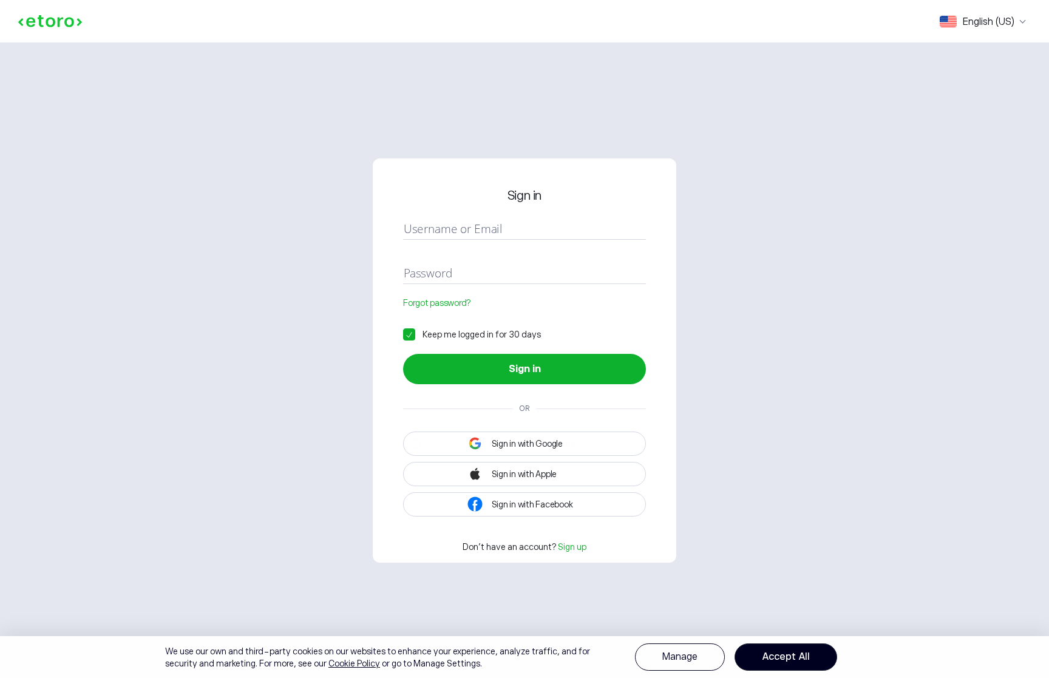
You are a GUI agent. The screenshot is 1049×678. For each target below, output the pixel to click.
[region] (524, 657)
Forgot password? (436, 303)
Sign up (572, 547)
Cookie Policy (354, 663)
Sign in (525, 369)
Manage (680, 656)
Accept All (786, 656)
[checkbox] (472, 334)
